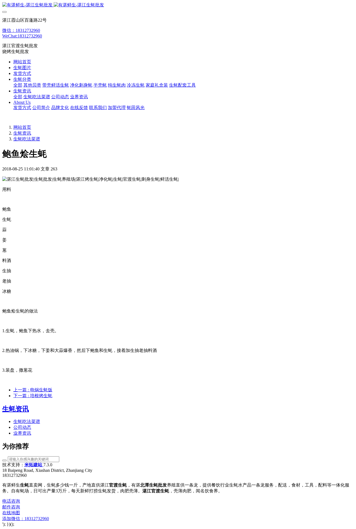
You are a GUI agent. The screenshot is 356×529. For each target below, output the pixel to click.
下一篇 (32, 395)
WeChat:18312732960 (22, 36)
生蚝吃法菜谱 (26, 139)
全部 (17, 85)
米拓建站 (33, 464)
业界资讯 (22, 433)
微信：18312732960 (21, 30)
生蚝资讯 (22, 133)
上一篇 (32, 389)
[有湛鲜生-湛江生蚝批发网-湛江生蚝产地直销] (178, 5)
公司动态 (22, 427)
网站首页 (22, 61)
